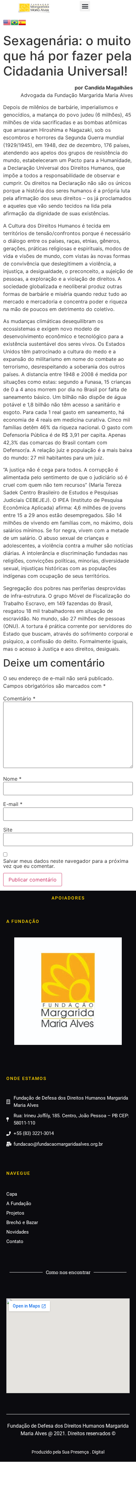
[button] (85, 6)
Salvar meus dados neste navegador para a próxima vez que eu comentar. (65, 863)
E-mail (12, 804)
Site (7, 829)
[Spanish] (22, 24)
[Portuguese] (14, 24)
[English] (7, 24)
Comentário (19, 698)
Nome (12, 778)
